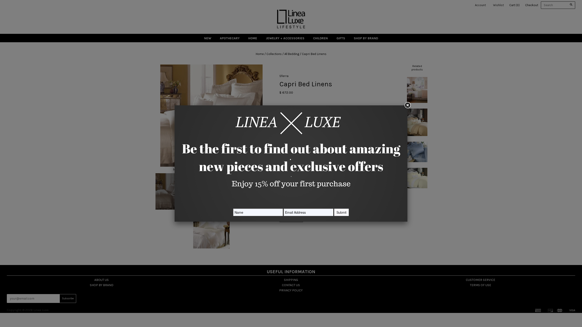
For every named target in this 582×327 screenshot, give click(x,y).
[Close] (407, 105)
